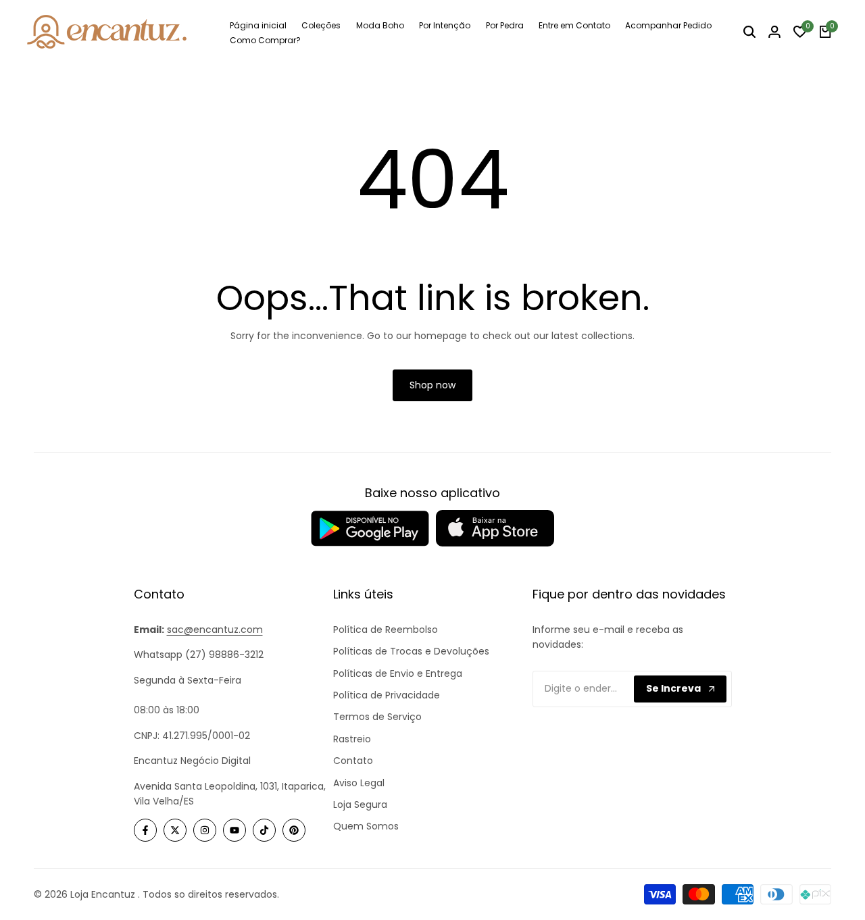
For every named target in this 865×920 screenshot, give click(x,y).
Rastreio (352, 739)
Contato (353, 760)
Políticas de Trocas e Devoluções (411, 651)
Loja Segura (360, 804)
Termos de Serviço (377, 716)
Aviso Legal (359, 783)
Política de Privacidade (386, 695)
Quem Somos (366, 826)
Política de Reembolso (385, 629)
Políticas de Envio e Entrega (397, 673)
